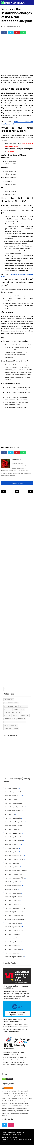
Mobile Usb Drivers (11, 706)
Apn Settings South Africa (15, 878)
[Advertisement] (17, 55)
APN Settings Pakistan (14, 927)
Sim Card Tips (9, 712)
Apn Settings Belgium (14, 833)
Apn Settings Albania (13, 829)
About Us (11, 1132)
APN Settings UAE (12, 889)
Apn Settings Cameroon (14, 930)
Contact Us (6, 1135)
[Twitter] (4, 1125)
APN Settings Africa (13, 882)
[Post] (17, 976)
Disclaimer (20, 1132)
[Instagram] (11, 1125)
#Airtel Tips (14, 447)
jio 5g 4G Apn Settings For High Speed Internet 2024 (14, 1020)
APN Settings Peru (12, 852)
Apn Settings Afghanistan (15, 807)
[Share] (4, 32)
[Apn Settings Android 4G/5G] (13, 2)
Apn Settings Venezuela (15, 915)
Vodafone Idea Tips (11, 728)
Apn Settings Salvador (14, 904)
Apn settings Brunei (13, 953)
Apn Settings (10, 814)
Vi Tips (18, 712)
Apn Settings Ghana (13, 938)
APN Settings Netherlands (15, 919)
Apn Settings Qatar (13, 900)
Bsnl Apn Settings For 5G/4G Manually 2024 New (13, 1053)
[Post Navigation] (17, 492)
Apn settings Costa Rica (15, 957)
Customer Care (9, 719)
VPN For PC (23, 706)
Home (4, 1132)
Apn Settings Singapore (14, 912)
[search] (28, 689)
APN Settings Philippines (15, 811)
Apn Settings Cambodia (15, 859)
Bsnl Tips (7, 715)
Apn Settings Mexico (13, 942)
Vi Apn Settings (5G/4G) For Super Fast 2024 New (16, 987)
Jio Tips (15, 715)
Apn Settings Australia (14, 792)
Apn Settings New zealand (15, 874)
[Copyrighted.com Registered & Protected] (7, 1088)
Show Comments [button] (17, 483)
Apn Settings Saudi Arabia (15, 908)
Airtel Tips (8, 709)
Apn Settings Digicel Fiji (14, 934)
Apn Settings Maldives (14, 897)
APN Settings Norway (13, 923)
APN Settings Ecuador (14, 886)
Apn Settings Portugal (14, 949)
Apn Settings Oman (13, 945)
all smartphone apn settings (14, 722)
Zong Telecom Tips (10, 725)
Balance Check (19, 709)
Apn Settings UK (11, 799)
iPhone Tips (25, 715)
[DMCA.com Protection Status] (7, 1080)
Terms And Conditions (9, 1137)
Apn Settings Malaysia (14, 826)
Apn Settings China (13, 867)
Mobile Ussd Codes (11, 703)
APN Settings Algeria (13, 844)
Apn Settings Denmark (14, 803)
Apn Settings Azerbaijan (15, 855)
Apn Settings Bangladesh (15, 822)
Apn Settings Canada (14, 796)
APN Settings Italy (12, 848)
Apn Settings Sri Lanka (14, 837)
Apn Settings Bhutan (13, 893)
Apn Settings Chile (12, 863)
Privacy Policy (16, 1135)
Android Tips (8, 700)
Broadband (21, 719)
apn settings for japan (14, 840)
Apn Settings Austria (13, 818)
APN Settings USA (12, 788)
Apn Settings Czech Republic (16, 870)
